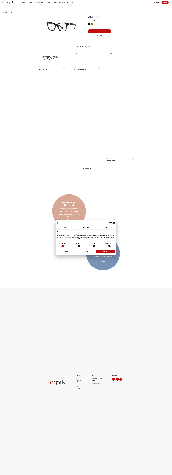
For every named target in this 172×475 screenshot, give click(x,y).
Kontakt (77, 386)
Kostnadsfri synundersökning (58, 2)
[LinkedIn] (120, 379)
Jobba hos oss (79, 381)
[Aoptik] (10, 2)
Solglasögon (29, 2)
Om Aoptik (78, 380)
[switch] (78, 246)
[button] (97, 16)
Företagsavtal (79, 385)
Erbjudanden (47, 2)
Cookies (77, 389)
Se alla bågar (86, 168)
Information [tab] (86, 227)
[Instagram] (113, 379)
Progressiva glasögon (38, 2)
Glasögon (5, 12)
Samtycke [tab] (66, 227)
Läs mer (69, 219)
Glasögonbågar (21, 2)
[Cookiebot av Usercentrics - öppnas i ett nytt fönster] (109, 223)
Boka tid (165, 2)
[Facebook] (117, 379)
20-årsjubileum (70, 2)
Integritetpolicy (79, 388)
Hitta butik (157, 2)
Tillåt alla (105, 251)
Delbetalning (78, 383)
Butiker (77, 378)
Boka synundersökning (99, 31)
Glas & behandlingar (96, 381)
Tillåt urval (86, 251)
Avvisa (66, 251)
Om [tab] (106, 227)
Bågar (93, 380)
